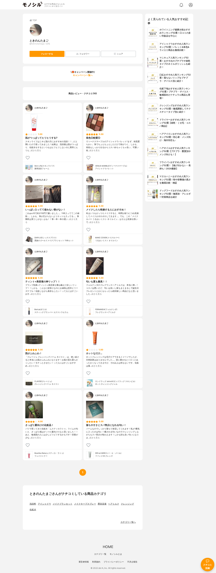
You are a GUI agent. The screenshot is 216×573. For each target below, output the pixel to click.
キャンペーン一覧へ (83, 75)
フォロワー (84, 54)
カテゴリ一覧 (100, 554)
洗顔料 (33, 504)
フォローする (47, 54)
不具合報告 (132, 562)
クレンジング (127, 504)
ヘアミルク (113, 504)
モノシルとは (116, 554)
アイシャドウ (44, 504)
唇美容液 (102, 504)
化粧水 (33, 509)
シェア (120, 54)
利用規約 (96, 562)
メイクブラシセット (62, 504)
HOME (108, 547)
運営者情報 (84, 562)
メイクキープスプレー (85, 504)
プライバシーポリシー (114, 562)
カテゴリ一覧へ (128, 522)
